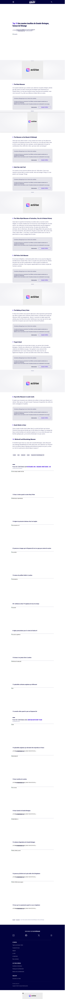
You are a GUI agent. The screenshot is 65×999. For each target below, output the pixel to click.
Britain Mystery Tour (21, 30)
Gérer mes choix (34, 107)
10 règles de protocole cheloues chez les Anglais (25, 521)
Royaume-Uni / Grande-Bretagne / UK (37, 455)
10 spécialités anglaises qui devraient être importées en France (28, 747)
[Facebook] (26, 935)
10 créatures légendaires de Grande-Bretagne (24, 842)
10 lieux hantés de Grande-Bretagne (21, 810)
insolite (14, 455)
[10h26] (32, 2)
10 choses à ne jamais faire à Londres (22, 657)
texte (18, 455)
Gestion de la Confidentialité (18, 971)
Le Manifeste (15, 956)
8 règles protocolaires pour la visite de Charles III (25, 630)
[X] (39, 935)
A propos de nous (16, 948)
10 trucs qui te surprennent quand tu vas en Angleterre (26, 905)
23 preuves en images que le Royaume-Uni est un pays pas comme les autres (32, 548)
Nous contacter (16, 959)
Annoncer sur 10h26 (17, 978)
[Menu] (13, 2)
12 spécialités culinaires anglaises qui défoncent (25, 684)
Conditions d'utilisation (17, 966)
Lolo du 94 (33, 29)
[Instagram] (14, 935)
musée (28, 455)
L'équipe (14, 950)
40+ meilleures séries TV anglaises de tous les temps (26, 603)
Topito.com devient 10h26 (18, 945)
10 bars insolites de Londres (20, 779)
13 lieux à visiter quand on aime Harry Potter (24, 494)
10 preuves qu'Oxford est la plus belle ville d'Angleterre (26, 873)
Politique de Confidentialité (18, 968)
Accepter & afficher (44, 107)
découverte (23, 455)
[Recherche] (51, 2)
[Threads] (51, 935)
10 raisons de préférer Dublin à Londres (22, 575)
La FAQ (14, 953)
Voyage (23, 29)
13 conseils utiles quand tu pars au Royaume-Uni (25, 711)
